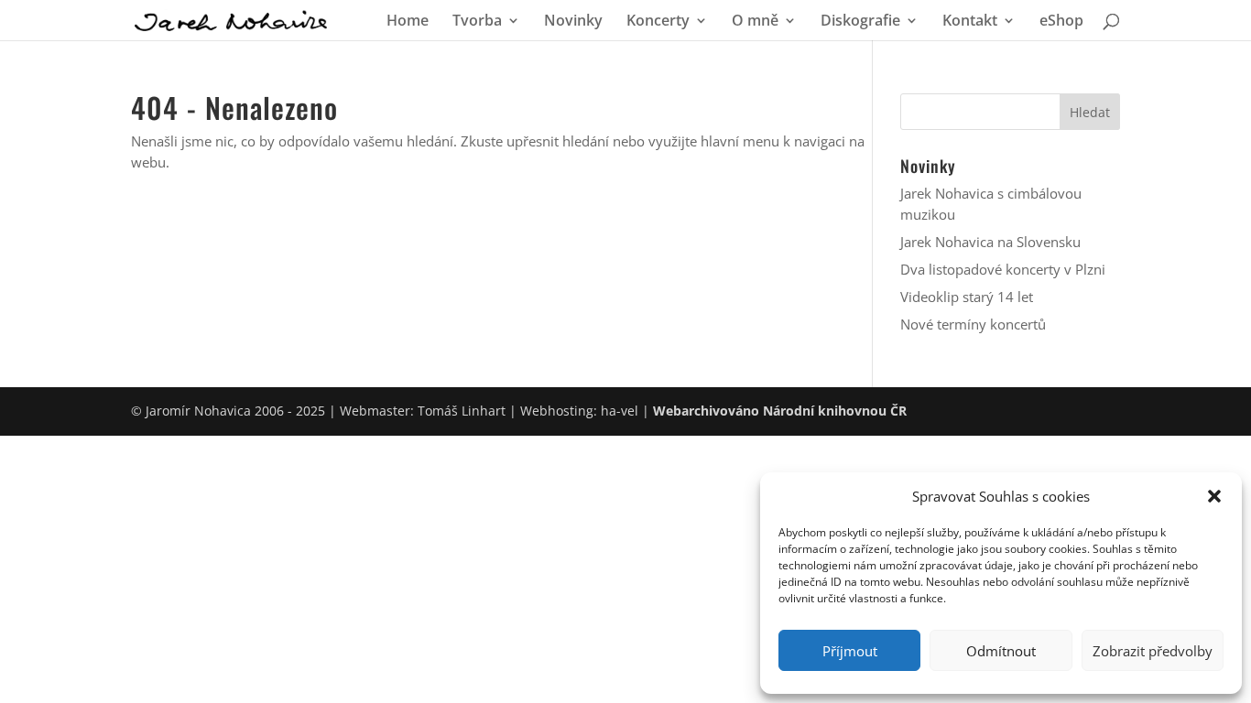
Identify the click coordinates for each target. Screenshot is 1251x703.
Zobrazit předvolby (1153, 651)
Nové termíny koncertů (973, 324)
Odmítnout (1001, 651)
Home (407, 22)
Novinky (573, 22)
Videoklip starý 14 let (966, 296)
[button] (1214, 496)
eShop (1061, 22)
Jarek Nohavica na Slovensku (990, 242)
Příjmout (849, 651)
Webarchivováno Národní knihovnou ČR (780, 410)
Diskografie (860, 22)
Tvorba (477, 22)
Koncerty (658, 22)
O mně (755, 22)
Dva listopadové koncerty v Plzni (1002, 269)
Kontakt (969, 22)
